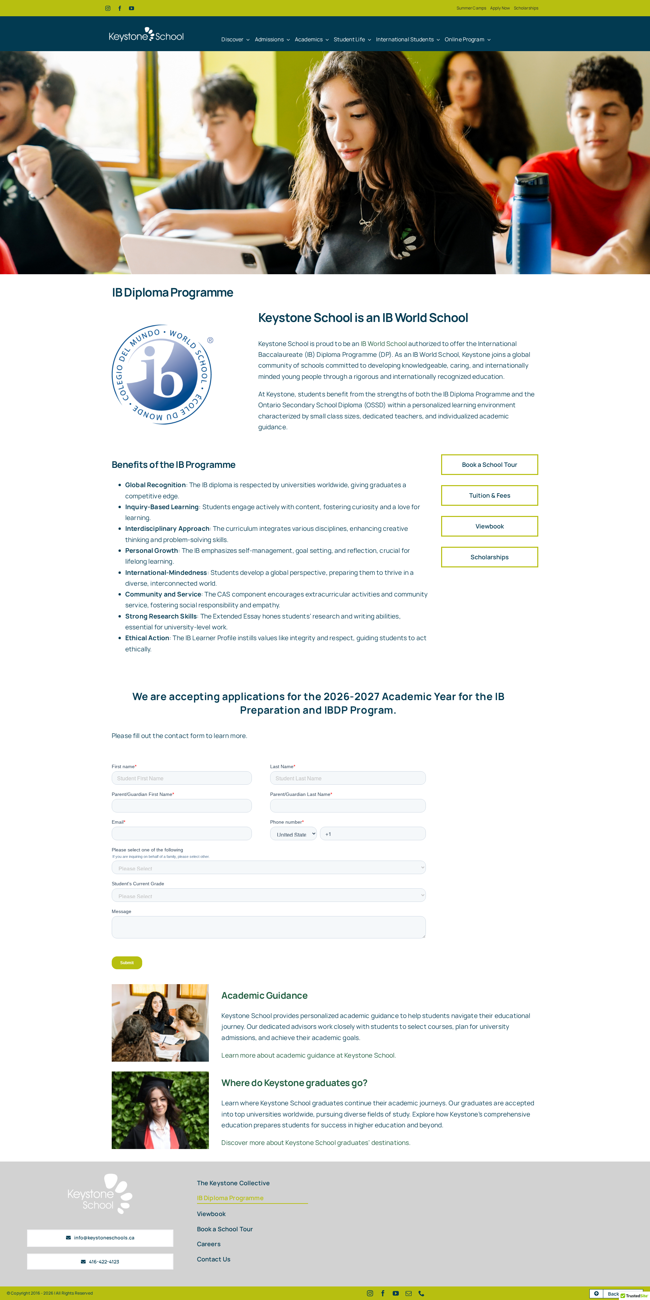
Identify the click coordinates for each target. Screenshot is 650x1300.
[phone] (421, 1293)
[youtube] (131, 8)
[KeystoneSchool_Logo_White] (100, 1174)
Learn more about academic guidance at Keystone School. (308, 1055)
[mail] (409, 1293)
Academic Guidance (264, 995)
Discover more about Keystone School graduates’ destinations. (316, 1142)
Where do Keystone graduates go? (294, 1082)
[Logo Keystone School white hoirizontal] (146, 24)
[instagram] (107, 8)
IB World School (384, 343)
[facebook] (119, 8)
